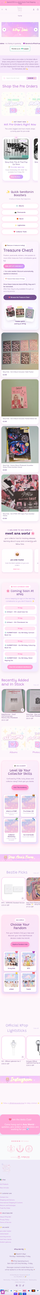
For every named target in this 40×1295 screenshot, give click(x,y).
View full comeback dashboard (20, 667)
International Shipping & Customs (11, 1203)
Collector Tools (20, 232)
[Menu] (2, 9)
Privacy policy (14, 1279)
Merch (20, 219)
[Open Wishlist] (3, 1292)
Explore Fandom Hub (20, 944)
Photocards (20, 212)
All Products (4, 1184)
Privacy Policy (4, 1220)
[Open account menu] (34, 9)
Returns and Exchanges (8, 1205)
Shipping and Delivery (7, 1200)
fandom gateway (5, 1242)
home (20, 16)
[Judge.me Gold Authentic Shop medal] (29, 1149)
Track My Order (5, 1208)
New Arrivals (4, 1188)
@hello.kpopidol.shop (16, 1103)
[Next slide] (38, 3)
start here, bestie (6, 1239)
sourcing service (5, 1237)
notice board (4, 1234)
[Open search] (6, 9)
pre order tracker (5, 1231)
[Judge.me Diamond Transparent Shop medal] (11, 1149)
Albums (20, 206)
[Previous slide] (2, 3)
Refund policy (6, 1279)
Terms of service (24, 1279)
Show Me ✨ (31, 78)
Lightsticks (20, 225)
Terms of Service (5, 1222)
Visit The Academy (20, 787)
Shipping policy (33, 1279)
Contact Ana (4, 1197)
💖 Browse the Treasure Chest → (20, 297)
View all (36, 685)
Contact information (20, 1282)
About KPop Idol (5, 1217)
